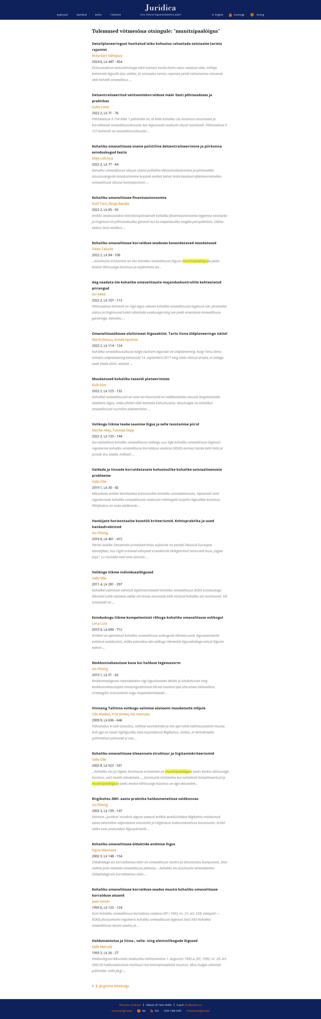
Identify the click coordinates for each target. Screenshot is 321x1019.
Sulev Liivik (100, 107)
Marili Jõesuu (102, 339)
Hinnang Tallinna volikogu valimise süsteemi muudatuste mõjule (148, 708)
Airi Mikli (98, 294)
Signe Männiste (104, 850)
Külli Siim (99, 385)
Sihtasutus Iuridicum (130, 1004)
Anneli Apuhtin (126, 339)
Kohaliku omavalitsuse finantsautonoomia (129, 197)
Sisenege (239, 14)
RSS (157, 1010)
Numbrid (82, 14)
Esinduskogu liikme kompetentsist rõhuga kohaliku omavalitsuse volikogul (157, 617)
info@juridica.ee (193, 1004)
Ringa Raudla (119, 203)
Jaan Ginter (101, 901)
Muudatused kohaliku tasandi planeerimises (131, 379)
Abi (143, 1010)
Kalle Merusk (102, 946)
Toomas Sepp (123, 430)
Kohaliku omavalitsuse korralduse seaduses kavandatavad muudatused (154, 243)
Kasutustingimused (122, 1010)
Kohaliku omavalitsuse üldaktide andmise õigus (133, 844)
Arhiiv (98, 14)
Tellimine (115, 14)
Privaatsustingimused (197, 1010)
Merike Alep (101, 430)
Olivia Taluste (102, 249)
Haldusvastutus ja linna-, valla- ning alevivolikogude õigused (145, 940)
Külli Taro (99, 203)
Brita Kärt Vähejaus (107, 55)
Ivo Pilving (100, 533)
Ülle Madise (101, 714)
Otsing (260, 14)
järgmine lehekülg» (114, 986)
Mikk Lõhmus (102, 158)
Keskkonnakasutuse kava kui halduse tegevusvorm (136, 662)
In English (217, 14)
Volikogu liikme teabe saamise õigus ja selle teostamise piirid (145, 424)
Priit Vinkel (120, 714)
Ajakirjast (62, 14)
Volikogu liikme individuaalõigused (122, 572)
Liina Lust (99, 623)
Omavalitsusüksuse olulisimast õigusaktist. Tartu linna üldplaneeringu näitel (159, 333)
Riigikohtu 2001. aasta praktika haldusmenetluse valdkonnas (145, 798)
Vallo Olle (99, 481)
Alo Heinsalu (140, 714)
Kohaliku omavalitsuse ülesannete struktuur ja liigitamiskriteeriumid (153, 753)
